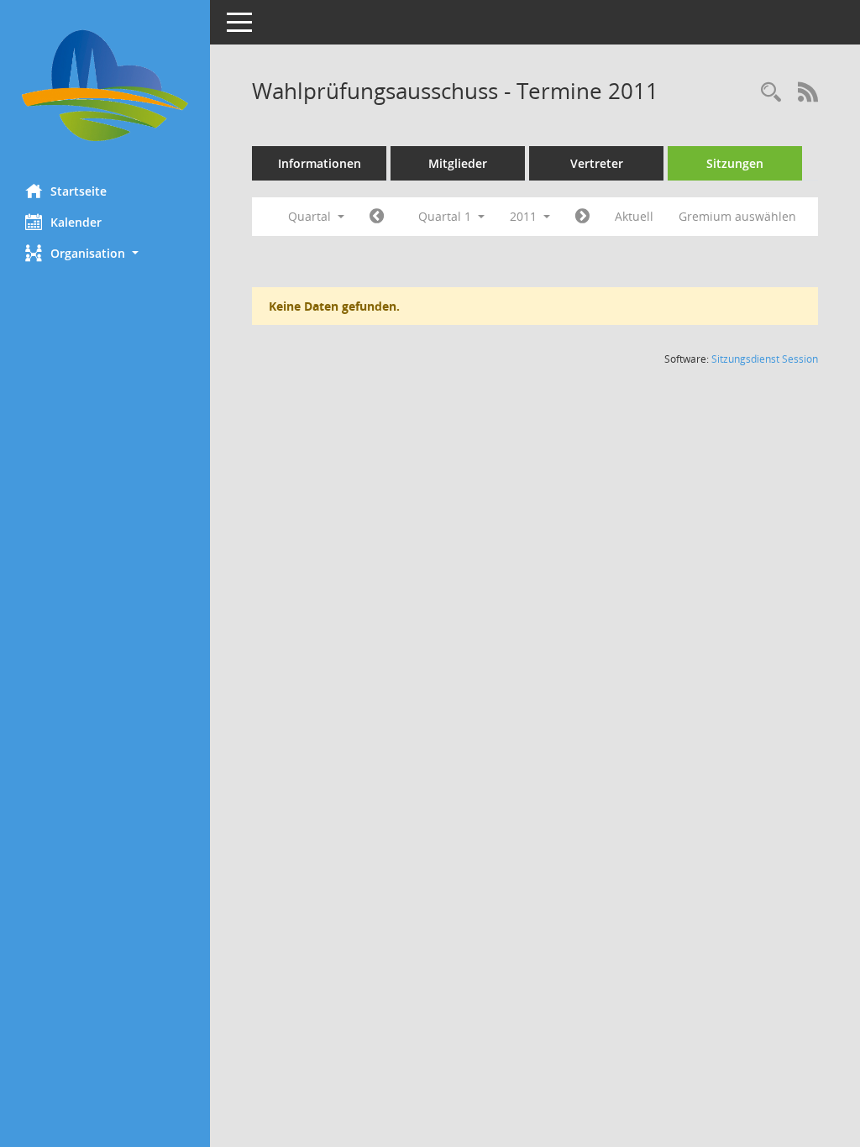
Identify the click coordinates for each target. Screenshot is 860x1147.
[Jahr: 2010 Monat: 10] (376, 217)
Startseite (78, 191)
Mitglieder (457, 163)
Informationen (319, 163)
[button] (105, 253)
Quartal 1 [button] (446, 216)
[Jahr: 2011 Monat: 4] (582, 217)
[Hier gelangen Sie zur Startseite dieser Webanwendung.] (105, 85)
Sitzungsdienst (764, 359)
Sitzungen (734, 163)
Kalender (76, 222)
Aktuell (634, 216)
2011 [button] (525, 216)
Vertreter (596, 163)
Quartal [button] (311, 216)
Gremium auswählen (737, 216)
